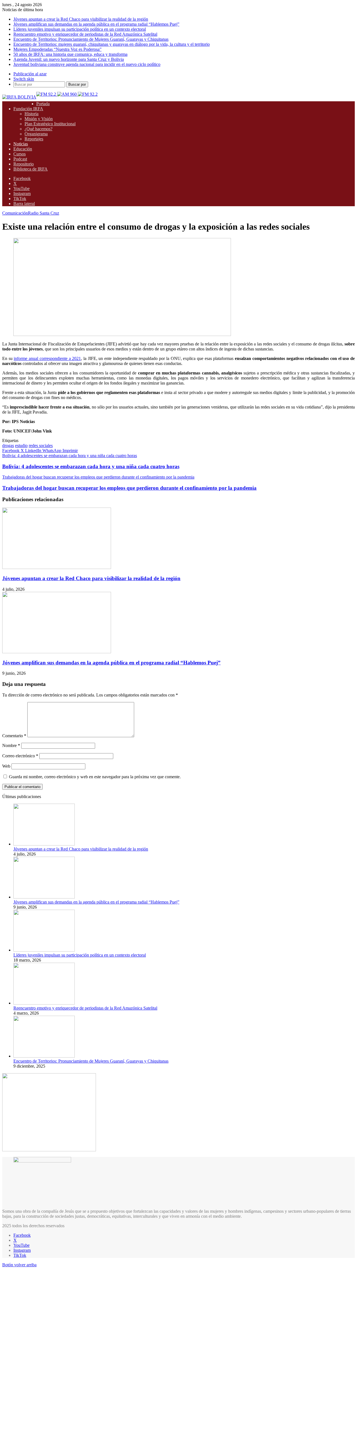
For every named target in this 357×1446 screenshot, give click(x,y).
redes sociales (41, 445)
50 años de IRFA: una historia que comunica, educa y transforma (70, 54)
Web (6, 766)
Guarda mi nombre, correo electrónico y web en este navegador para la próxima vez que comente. (95, 776)
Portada (43, 103)
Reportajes (34, 138)
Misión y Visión (39, 118)
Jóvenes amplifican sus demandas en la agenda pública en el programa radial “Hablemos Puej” (96, 24)
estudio (21, 445)
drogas (8, 445)
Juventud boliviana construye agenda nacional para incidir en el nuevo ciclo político (86, 64)
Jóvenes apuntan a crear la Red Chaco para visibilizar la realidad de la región (80, 19)
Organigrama (36, 133)
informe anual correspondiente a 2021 (47, 358)
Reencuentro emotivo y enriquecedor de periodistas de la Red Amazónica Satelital (85, 34)
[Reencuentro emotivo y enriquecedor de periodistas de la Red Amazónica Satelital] (44, 1003)
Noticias (20, 143)
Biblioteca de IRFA (30, 169)
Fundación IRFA (28, 108)
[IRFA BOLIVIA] (19, 97)
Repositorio (23, 164)
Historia (31, 113)
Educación (22, 148)
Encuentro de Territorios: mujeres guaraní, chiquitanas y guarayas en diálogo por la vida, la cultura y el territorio (111, 44)
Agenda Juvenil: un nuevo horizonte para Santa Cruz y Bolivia (68, 59)
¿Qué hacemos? (38, 128)
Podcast (20, 159)
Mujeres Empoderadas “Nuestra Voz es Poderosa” (57, 49)
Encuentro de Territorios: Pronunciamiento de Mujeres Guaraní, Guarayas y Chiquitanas (90, 39)
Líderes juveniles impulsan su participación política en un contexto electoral (79, 29)
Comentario (14, 735)
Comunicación (15, 213)
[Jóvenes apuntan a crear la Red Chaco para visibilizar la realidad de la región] (56, 567)
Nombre (11, 745)
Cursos (19, 154)
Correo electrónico (20, 755)
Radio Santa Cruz (43, 213)
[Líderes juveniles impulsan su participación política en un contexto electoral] (44, 950)
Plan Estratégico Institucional (50, 123)
